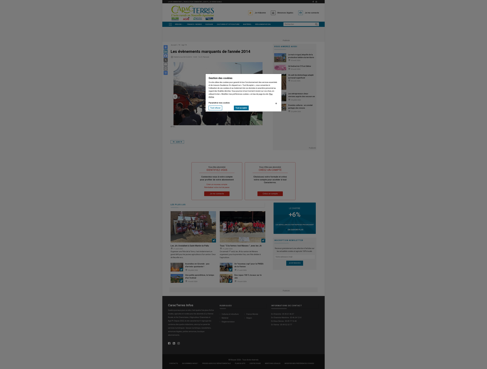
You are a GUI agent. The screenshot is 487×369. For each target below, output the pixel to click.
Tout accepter (241, 108)
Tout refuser (215, 108)
